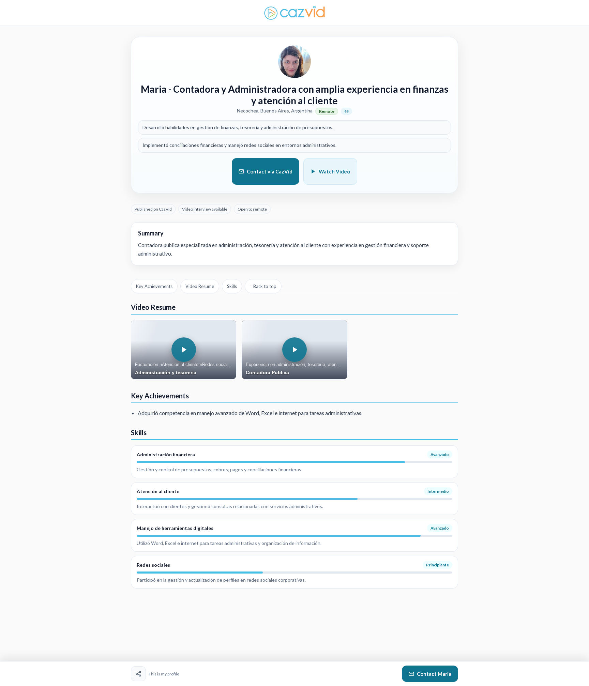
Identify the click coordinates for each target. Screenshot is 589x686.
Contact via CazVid (269, 171)
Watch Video (334, 171)
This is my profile (164, 673)
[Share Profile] (138, 673)
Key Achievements (154, 286)
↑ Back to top (263, 286)
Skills (232, 286)
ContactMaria (434, 674)
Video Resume (199, 286)
